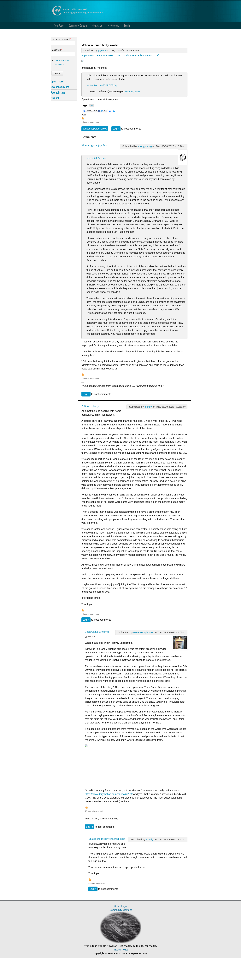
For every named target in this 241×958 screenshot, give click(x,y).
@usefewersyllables (99, 843)
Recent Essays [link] (58, 92)
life (92, 106)
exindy (148, 406)
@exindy (90, 636)
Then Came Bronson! (97, 631)
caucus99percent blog (95, 128)
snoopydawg (145, 146)
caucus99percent (75, 9)
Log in (127, 25)
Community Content (78, 25)
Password (56, 50)
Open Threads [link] (58, 81)
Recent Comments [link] (60, 87)
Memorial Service (96, 158)
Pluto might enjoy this (94, 145)
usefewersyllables (143, 632)
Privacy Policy (120, 949)
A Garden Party (90, 405)
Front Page (58, 25)
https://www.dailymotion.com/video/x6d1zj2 (109, 794)
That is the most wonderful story (106, 838)
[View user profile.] (182, 164)
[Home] (57, 14)
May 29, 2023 (132, 91)
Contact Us (97, 25)
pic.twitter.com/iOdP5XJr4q (101, 85)
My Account (113, 25)
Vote (83, 114)
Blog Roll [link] (55, 98)
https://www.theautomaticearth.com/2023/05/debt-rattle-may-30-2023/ (120, 55)
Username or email (61, 39)
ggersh (102, 50)
